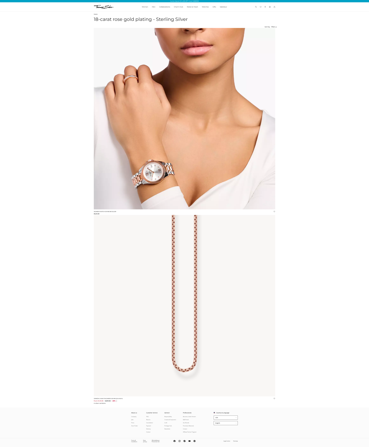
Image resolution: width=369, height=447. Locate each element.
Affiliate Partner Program (189, 432)
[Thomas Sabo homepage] (103, 7)
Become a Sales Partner (189, 416)
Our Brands (186, 423)
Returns (148, 419)
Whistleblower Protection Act (156, 441)
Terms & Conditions (134, 441)
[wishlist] (260, 7)
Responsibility (168, 416)
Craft (165, 423)
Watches (205, 7)
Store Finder (134, 426)
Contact (148, 432)
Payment (148, 426)
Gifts (214, 7)
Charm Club (178, 7)
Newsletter (167, 429)
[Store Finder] (265, 7)
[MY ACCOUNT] (270, 7)
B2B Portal (186, 419)
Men (153, 7)
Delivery (148, 429)
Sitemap (235, 441)
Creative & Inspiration (170, 419)
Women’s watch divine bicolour (105, 211)
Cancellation (149, 423)
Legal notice (226, 441)
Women (145, 7)
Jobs (132, 419)
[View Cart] (274, 7)
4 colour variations (100, 403)
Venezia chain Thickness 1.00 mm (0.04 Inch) (108, 398)
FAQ (147, 416)
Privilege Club (168, 426)
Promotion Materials (188, 426)
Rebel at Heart (192, 7)
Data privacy (145, 441)
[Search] (256, 7)
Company (133, 416)
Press (132, 423)
